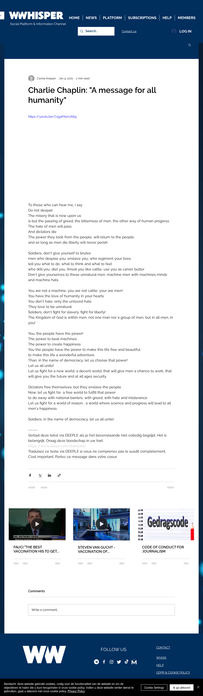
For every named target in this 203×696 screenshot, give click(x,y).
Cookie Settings (154, 687)
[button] (190, 44)
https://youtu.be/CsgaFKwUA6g (52, 116)
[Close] (198, 687)
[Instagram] (111, 661)
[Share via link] (59, 475)
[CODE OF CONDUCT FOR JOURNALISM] (165, 524)
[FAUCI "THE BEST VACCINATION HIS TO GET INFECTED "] (37, 524)
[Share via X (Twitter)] (40, 475)
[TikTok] (126, 661)
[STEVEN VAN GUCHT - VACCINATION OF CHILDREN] (101, 524)
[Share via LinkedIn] (49, 475)
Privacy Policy (76, 691)
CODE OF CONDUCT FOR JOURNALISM (163, 549)
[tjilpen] (119, 661)
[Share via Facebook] (30, 475)
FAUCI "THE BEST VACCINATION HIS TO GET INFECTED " (35, 549)
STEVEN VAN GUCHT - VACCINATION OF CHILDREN (96, 549)
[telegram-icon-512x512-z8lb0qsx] (96, 661)
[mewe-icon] (134, 661)
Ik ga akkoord (181, 687)
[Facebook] (104, 661)
